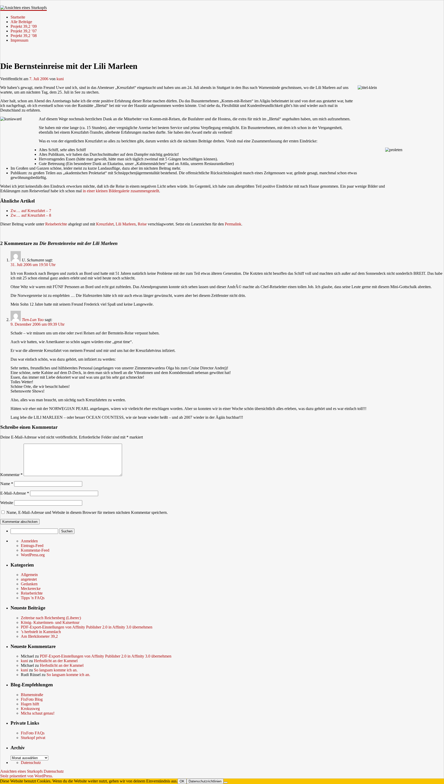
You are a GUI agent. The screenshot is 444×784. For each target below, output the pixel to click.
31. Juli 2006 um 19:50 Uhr (33, 264)
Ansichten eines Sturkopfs (22, 771)
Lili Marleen (126, 224)
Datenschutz (31, 762)
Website (6, 502)
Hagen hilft (30, 704)
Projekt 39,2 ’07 (24, 31)
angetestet (29, 579)
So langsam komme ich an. (56, 670)
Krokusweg (30, 708)
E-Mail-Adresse (14, 493)
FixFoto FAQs (32, 733)
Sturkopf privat (33, 737)
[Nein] (226, 782)
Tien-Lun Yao (33, 319)
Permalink (233, 224)
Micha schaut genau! (37, 713)
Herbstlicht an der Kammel (56, 661)
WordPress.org (33, 555)
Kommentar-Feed (35, 550)
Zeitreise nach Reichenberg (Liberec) (51, 618)
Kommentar (11, 474)
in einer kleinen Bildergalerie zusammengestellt (121, 191)
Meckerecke (31, 588)
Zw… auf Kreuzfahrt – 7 (31, 210)
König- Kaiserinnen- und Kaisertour (50, 622)
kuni (60, 79)
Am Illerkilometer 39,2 (39, 636)
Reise (142, 224)
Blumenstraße (32, 694)
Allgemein (29, 574)
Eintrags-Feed (32, 545)
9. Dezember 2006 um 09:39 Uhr (37, 324)
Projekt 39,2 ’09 (24, 26)
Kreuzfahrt (105, 224)
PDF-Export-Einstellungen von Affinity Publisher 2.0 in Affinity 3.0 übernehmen (86, 627)
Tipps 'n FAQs (32, 598)
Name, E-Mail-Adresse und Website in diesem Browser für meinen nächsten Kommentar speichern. (87, 512)
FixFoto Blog (32, 699)
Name (6, 483)
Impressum (19, 40)
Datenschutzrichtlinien (205, 781)
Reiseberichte (56, 224)
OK (182, 781)
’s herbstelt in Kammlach (41, 632)
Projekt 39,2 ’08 (24, 35)
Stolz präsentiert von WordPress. (26, 776)
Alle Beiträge (21, 22)
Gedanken (29, 584)
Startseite (18, 17)
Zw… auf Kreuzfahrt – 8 (31, 215)
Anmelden (29, 541)
